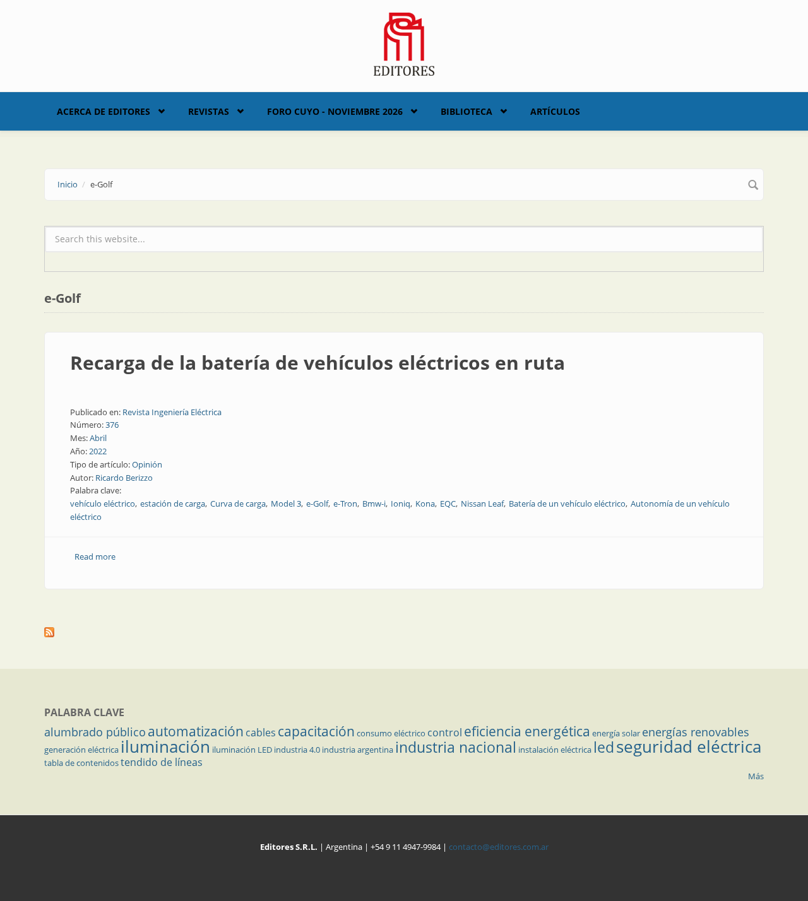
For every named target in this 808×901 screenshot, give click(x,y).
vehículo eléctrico (102, 503)
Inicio (67, 184)
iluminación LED (242, 749)
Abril (98, 438)
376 (112, 424)
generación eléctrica (81, 749)
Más (756, 776)
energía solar (616, 733)
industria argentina (357, 749)
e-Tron (345, 503)
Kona (425, 503)
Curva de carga (238, 503)
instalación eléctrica (554, 749)
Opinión (147, 464)
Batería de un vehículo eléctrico (567, 503)
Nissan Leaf (482, 503)
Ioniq (400, 503)
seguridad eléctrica (688, 746)
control (444, 732)
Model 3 (286, 503)
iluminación (165, 746)
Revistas (208, 111)
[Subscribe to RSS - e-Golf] (404, 632)
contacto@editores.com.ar (499, 846)
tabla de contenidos (81, 762)
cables (261, 732)
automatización (196, 731)
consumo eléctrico (391, 733)
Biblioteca (466, 111)
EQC (448, 503)
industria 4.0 (297, 749)
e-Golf (317, 503)
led (603, 747)
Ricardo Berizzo (124, 477)
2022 (98, 451)
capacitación (316, 731)
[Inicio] (404, 43)
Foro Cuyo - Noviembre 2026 (335, 111)
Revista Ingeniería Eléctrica (172, 412)
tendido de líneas (162, 762)
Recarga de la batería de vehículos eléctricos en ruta (317, 362)
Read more (95, 556)
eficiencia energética (527, 731)
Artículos (555, 111)
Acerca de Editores (103, 111)
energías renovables (695, 731)
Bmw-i (374, 503)
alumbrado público (95, 731)
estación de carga (172, 503)
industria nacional (455, 747)
